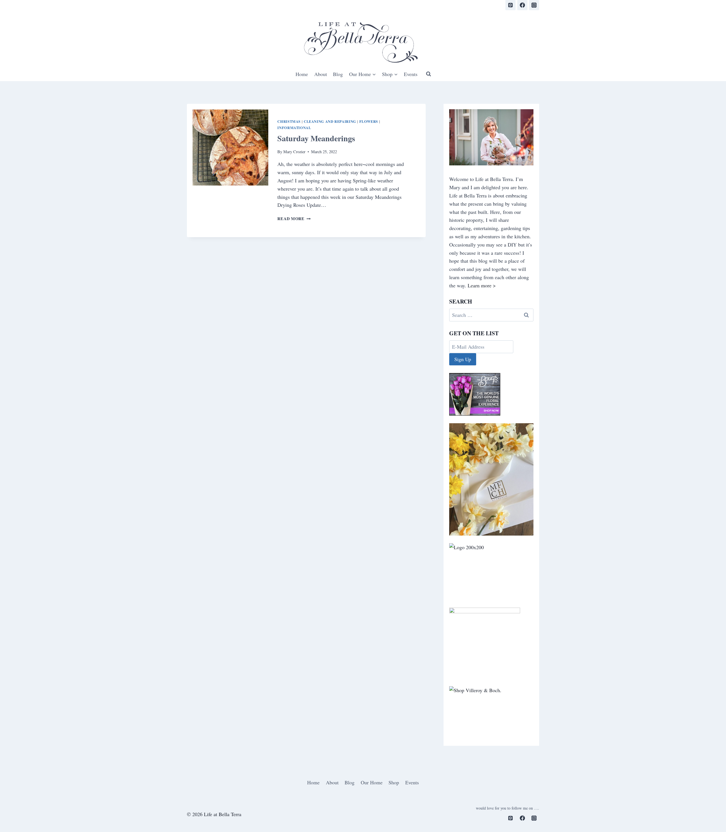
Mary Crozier (294, 151)
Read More (294, 219)
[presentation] (230, 147)
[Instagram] (534, 5)
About (320, 74)
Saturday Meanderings (316, 138)
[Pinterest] (510, 5)
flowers (368, 121)
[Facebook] (522, 5)
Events (410, 74)
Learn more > (482, 285)
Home (302, 74)
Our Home (372, 782)
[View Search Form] (428, 74)
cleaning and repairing (330, 121)
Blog (338, 74)
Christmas (289, 121)
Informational (294, 127)
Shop (394, 782)
